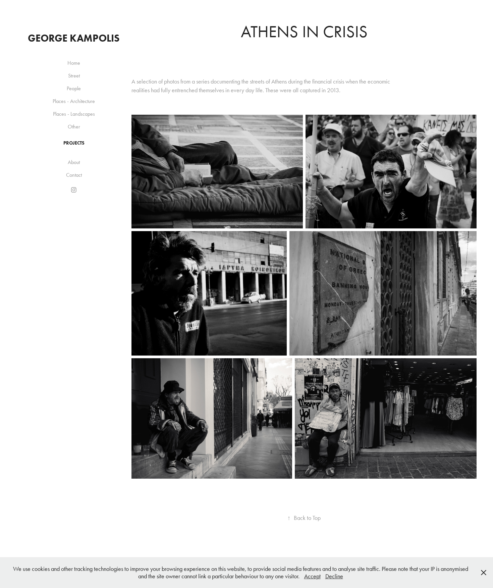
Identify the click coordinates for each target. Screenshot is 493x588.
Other (74, 126)
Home (73, 63)
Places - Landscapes (74, 114)
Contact (74, 175)
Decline (334, 576)
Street (74, 75)
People (74, 88)
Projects (74, 143)
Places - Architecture (74, 101)
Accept (312, 576)
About (74, 162)
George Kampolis (74, 38)
